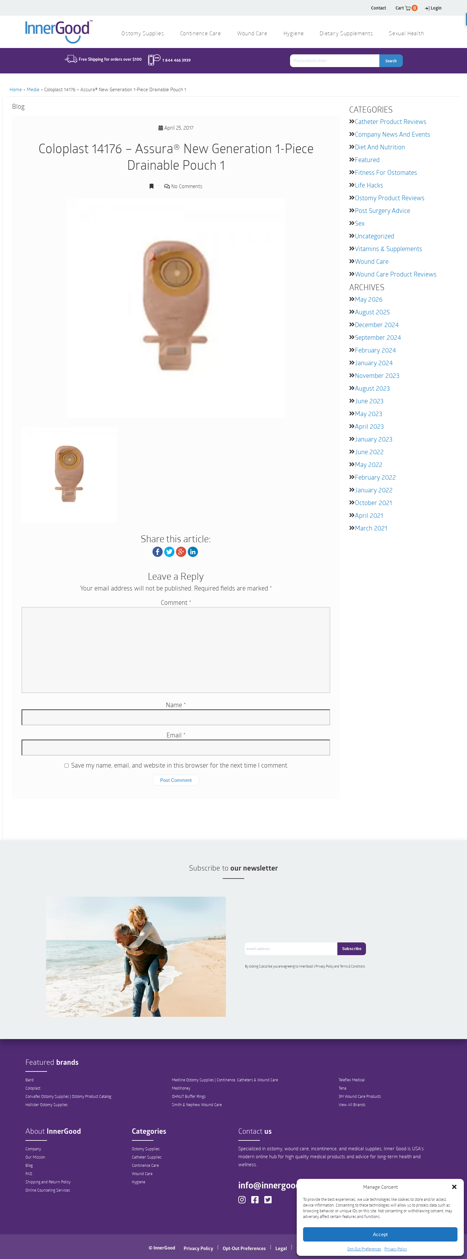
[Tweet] (169, 551)
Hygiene (138, 1181)
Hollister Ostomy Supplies (46, 1104)
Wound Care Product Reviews (396, 274)
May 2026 (368, 299)
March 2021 (371, 528)
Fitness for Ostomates (386, 172)
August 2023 (372, 388)
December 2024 (377, 324)
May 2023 (368, 413)
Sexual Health (406, 34)
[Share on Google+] (181, 551)
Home (16, 89)
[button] (454, 1187)
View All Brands (352, 1104)
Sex (360, 223)
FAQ (28, 1173)
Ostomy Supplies (145, 1148)
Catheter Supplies (146, 1157)
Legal (281, 1248)
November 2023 (377, 375)
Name (176, 705)
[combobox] (335, 60)
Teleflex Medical (352, 1079)
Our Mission (35, 1157)
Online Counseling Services (47, 1190)
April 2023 (369, 426)
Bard (29, 1079)
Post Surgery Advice (382, 210)
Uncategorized (374, 236)
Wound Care (372, 261)
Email (176, 735)
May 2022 (368, 464)
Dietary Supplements (346, 34)
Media (33, 89)
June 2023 (369, 401)
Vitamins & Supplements (388, 248)
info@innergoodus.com (283, 1185)
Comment (176, 602)
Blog (29, 1165)
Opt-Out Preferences (364, 1248)
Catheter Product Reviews (390, 121)
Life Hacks (369, 185)
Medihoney (181, 1088)
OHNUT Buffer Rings (189, 1096)
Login (436, 8)
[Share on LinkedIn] (193, 551)
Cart (406, 8)
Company (33, 1148)
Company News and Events (392, 134)
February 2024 (375, 350)
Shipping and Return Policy (48, 1181)
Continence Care (145, 1165)
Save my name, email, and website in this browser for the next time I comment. (179, 765)
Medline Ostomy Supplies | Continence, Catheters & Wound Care (225, 1079)
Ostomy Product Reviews (389, 198)
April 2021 (369, 515)
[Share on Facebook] (157, 551)
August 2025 (372, 312)
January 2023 (373, 439)
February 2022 (375, 477)
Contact (378, 8)
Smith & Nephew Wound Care (197, 1104)
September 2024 (378, 337)
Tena (342, 1088)
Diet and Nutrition (380, 147)
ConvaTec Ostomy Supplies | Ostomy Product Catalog (68, 1096)
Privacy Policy (395, 1248)
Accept (380, 1234)
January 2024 (374, 363)
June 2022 (369, 452)
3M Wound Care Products (360, 1096)
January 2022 (374, 490)
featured (367, 159)
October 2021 (373, 502)
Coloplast (32, 1088)
